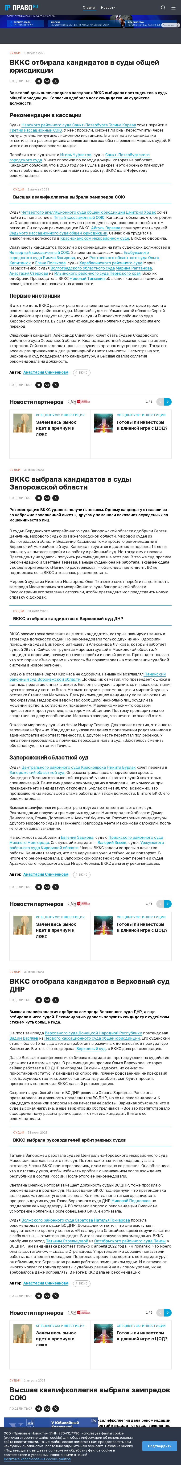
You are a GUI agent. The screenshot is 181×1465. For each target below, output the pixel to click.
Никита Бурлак (121, 767)
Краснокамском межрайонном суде (94, 238)
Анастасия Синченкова (45, 372)
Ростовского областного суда (118, 257)
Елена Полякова (50, 262)
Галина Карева (122, 125)
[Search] (163, 7)
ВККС (83, 372)
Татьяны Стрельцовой (67, 1241)
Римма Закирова (59, 257)
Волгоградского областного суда (82, 268)
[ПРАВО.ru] (21, 7)
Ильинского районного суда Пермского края (97, 273)
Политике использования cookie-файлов (37, 1459)
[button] (38, 81)
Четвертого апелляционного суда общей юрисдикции (73, 212)
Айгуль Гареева (105, 227)
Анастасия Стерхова (28, 273)
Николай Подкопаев (131, 1200)
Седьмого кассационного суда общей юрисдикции (58, 233)
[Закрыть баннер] (94, 1420)
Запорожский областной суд (37, 772)
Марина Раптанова (134, 268)
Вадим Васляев (23, 1038)
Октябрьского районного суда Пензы (130, 1241)
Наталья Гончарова (111, 1220)
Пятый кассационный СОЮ (78, 217)
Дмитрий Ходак (141, 212)
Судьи (18, 189)
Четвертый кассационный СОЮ (39, 252)
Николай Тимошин (88, 278)
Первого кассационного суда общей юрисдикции (92, 1038)
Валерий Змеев (112, 842)
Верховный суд (91, 1048)
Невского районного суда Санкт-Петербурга (65, 125)
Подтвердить (160, 1446)
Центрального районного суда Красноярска (63, 767)
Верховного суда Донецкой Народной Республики (93, 1033)
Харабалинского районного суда (110, 262)
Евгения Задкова (77, 837)
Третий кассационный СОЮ (35, 130)
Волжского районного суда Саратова (57, 1220)
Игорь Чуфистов (75, 154)
